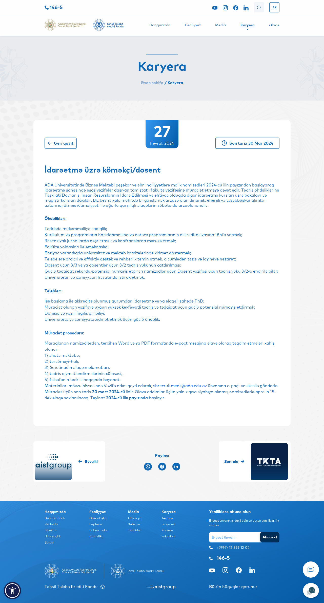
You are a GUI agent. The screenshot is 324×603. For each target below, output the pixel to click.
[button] (12, 590)
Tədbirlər (134, 530)
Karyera (247, 25)
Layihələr (96, 524)
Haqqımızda (160, 25)
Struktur (51, 530)
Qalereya (134, 518)
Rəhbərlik (51, 524)
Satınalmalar (98, 530)
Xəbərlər (134, 524)
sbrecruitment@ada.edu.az (180, 385)
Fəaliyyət (193, 25)
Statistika (96, 536)
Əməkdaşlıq (97, 518)
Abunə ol (269, 537)
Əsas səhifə (152, 82)
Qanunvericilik (55, 518)
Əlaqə (274, 25)
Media (220, 25)
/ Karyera (174, 82)
